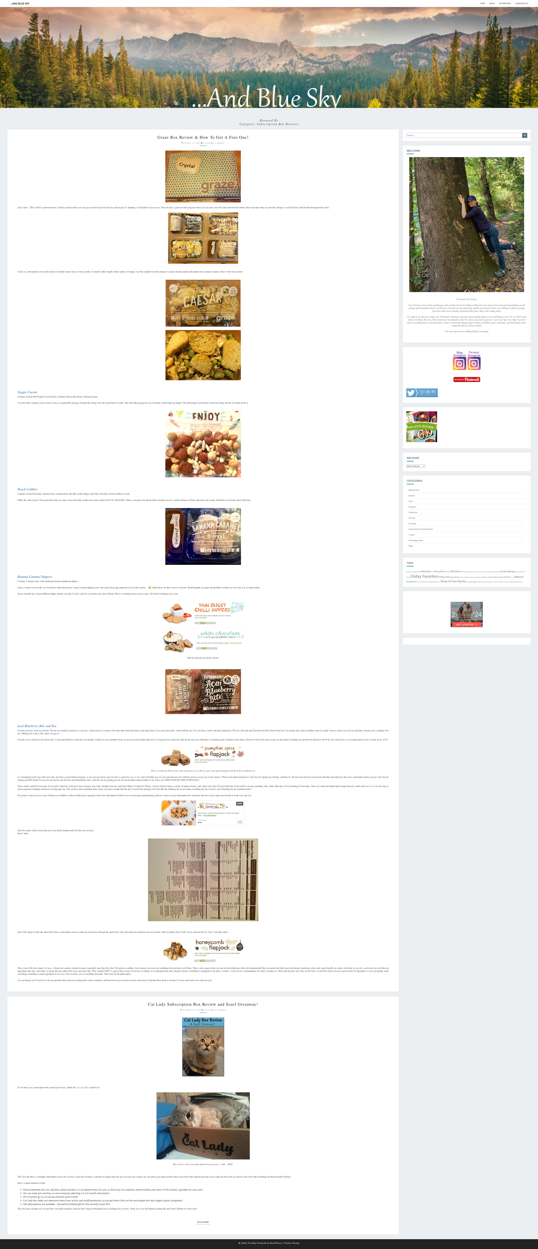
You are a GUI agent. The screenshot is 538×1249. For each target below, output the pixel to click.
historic (484, 577)
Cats (411, 501)
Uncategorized (416, 540)
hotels (507, 576)
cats (480, 572)
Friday (408, 577)
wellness (520, 582)
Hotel (490, 577)
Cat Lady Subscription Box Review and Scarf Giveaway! (203, 1004)
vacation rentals (503, 582)
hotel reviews (498, 577)
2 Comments (219, 143)
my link (137, 776)
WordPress (276, 1243)
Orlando (412, 523)
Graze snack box (138, 980)
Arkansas (426, 571)
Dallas (497, 572)
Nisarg (295, 1243)
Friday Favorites (424, 576)
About (492, 3)
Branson (456, 571)
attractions (439, 571)
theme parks (489, 582)
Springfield (473, 581)
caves (483, 572)
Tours (496, 581)
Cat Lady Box (82, 1087)
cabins (477, 572)
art (432, 572)
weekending (513, 582)
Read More (204, 1222)
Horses (412, 517)
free (128, 980)
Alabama (409, 572)
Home (482, 3)
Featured (413, 512)
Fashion (412, 506)
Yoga (411, 545)
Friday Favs (444, 576)
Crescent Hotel (490, 572)
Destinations (505, 3)
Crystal (206, 143)
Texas (483, 582)
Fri (524, 572)
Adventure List (521, 3)
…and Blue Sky (19, 3)
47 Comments (220, 1010)
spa (468, 582)
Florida (518, 572)
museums (411, 581)
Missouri (519, 576)
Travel (412, 534)
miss (512, 577)
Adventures (414, 490)
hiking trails (477, 577)
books (448, 571)
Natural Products (422, 582)
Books (412, 495)
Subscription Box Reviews (421, 529)
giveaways (455, 577)
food (521, 572)
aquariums (416, 571)
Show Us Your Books (453, 581)
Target (479, 582)
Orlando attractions (434, 582)
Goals (462, 577)
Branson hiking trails (467, 572)
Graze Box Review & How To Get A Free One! (203, 137)
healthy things (468, 577)
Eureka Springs (507, 571)
